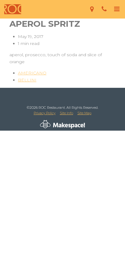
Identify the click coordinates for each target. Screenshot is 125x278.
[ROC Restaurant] (12, 9)
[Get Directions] (92, 9)
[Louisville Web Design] (45, 124)
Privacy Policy (45, 113)
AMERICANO (32, 73)
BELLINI (27, 80)
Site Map (84, 113)
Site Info (66, 113)
